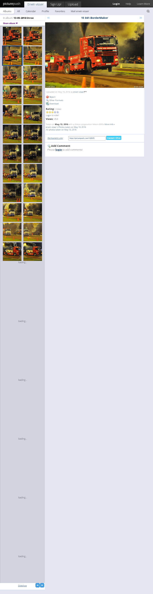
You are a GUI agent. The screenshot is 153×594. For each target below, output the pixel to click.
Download (54, 103)
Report (52, 96)
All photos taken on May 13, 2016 (61, 129)
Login (48, 115)
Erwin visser (35, 4)
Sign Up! (55, 4)
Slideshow (22, 585)
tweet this (113, 138)
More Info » (109, 124)
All (18, 11)
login (58, 149)
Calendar (31, 11)
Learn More (143, 3)
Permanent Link (55, 138)
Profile (45, 11)
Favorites (60, 11)
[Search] (148, 11)
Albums (7, 11)
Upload (73, 4)
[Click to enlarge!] (94, 55)
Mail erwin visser (80, 11)
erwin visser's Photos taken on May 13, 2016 (66, 127)
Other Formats (56, 100)
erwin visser (78, 91)
